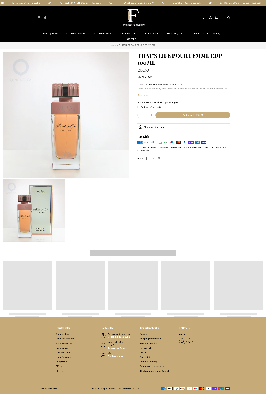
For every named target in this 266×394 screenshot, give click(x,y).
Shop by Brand (50, 33)
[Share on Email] (159, 158)
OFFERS (131, 39)
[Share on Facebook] (147, 158)
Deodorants (199, 33)
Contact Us (145, 357)
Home (113, 45)
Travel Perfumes (149, 33)
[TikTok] (45, 18)
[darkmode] (226, 17)
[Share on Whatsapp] (153, 158)
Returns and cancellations (153, 366)
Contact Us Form (116, 348)
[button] (192, 115)
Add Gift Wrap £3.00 (151, 107)
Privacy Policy (147, 348)
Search (143, 334)
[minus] (140, 115)
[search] (204, 18)
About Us (144, 352)
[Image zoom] (66, 115)
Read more (142, 95)
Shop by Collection (76, 33)
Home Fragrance (175, 33)
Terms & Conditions (150, 343)
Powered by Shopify (129, 388)
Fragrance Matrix (109, 388)
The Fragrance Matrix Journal (154, 371)
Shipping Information (150, 338)
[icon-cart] (216, 18)
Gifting (216, 33)
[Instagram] (39, 18)
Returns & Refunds (149, 361)
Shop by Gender (102, 33)
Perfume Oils (126, 33)
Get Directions (115, 356)
